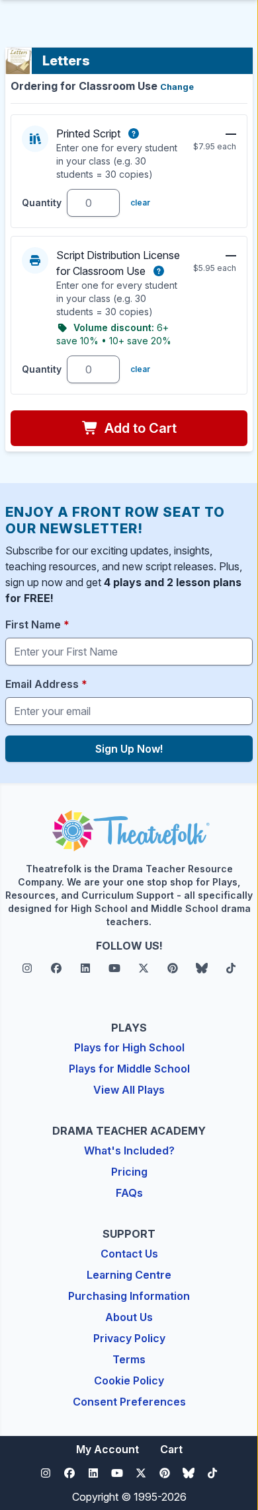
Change (177, 87)
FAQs (129, 1192)
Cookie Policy (129, 1380)
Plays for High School (129, 1047)
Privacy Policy (129, 1338)
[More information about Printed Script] (134, 133)
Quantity (42, 202)
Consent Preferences (129, 1401)
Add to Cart (139, 428)
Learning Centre (129, 1274)
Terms (129, 1359)
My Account (107, 1449)
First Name (37, 624)
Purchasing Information (129, 1295)
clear (140, 203)
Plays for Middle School (129, 1068)
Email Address (46, 684)
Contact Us (129, 1253)
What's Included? (129, 1150)
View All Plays (129, 1089)
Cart (171, 1449)
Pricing (129, 1171)
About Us (129, 1317)
